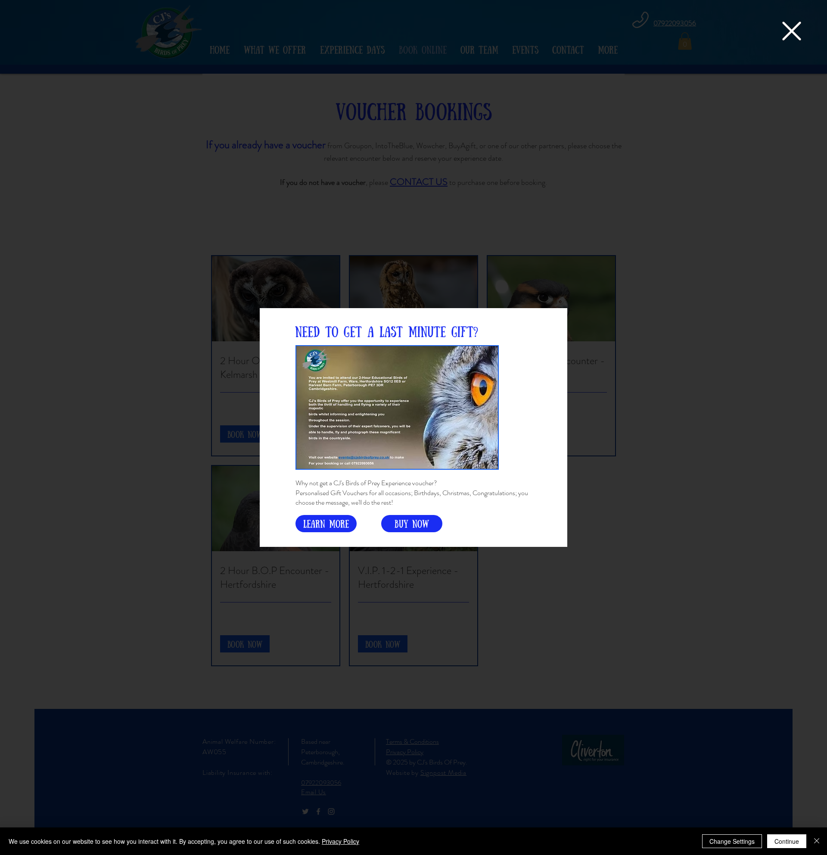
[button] (791, 31)
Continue (786, 841)
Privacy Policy (340, 841)
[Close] (816, 841)
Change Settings (732, 841)
